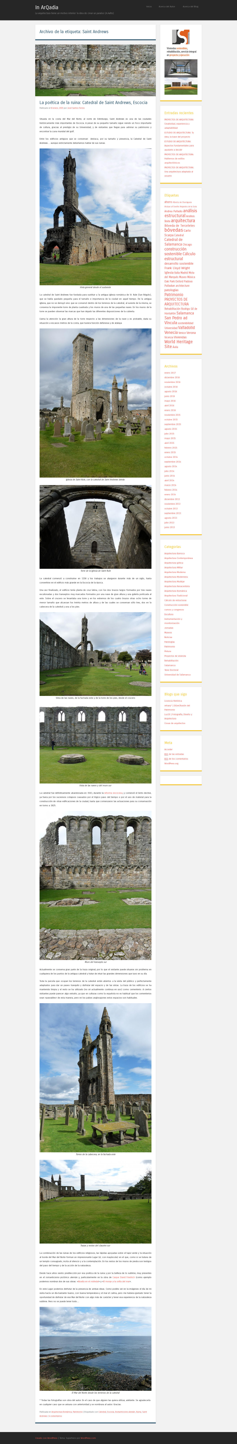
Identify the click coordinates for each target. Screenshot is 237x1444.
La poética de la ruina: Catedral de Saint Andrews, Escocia (93, 102)
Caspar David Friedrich (124, 1277)
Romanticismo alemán (125, 1412)
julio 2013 (169, 522)
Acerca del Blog (190, 6)
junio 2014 (169, 475)
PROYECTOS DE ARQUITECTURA (176, 301)
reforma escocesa (113, 793)
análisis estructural (180, 213)
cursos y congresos (174, 609)
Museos (168, 632)
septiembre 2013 (172, 513)
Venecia (171, 332)
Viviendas (180, 337)
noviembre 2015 (172, 415)
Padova (188, 281)
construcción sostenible (175, 251)
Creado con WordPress (46, 1438)
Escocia (110, 1412)
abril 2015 (169, 443)
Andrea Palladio (173, 211)
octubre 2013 (171, 508)
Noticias (168, 637)
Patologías (169, 642)
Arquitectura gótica (173, 563)
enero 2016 (170, 410)
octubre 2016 (171, 386)
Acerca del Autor (167, 6)
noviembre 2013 (172, 504)
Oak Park (169, 281)
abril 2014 (169, 480)
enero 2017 (170, 372)
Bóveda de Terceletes (179, 226)
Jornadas (168, 628)
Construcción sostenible (176, 605)
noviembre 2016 (172, 382)
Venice (182, 333)
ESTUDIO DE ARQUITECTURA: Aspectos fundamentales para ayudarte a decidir (179, 145)
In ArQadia (46, 7)
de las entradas (174, 754)
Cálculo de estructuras (175, 600)
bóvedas (173, 230)
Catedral (102, 1412)
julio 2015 (169, 433)
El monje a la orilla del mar (116, 1281)
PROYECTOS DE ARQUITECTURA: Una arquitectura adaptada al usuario (179, 171)
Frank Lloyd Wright (177, 268)
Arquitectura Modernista (176, 577)
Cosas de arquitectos (174, 723)
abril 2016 (169, 405)
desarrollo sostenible (178, 263)
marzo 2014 (170, 485)
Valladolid (186, 327)
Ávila (175, 347)
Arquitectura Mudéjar (174, 581)
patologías (171, 290)
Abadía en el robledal (88, 1281)
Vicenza (168, 337)
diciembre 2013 (172, 499)
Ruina (138, 1412)
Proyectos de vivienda (175, 656)
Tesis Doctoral (171, 670)
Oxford (179, 281)
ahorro (168, 202)
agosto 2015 (170, 429)
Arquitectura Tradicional (176, 595)
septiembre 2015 (172, 424)
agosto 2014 (170, 466)
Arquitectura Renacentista (177, 586)
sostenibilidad (185, 323)
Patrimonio (78, 1412)
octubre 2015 (171, 419)
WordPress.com (88, 1438)
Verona (191, 333)
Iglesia (168, 273)
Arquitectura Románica (62, 1412)
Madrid (184, 272)
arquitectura (183, 220)
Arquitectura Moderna (174, 572)
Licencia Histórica (173, 701)
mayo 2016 (170, 401)
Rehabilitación (172, 308)
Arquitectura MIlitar (173, 567)
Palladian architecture (176, 285)
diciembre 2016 (172, 377)
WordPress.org (171, 763)
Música (191, 277)
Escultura (168, 614)
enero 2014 (170, 494)
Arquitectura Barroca (174, 553)
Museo (183, 277)
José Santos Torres (76, 108)
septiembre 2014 (172, 461)
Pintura (167, 651)
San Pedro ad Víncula (175, 320)
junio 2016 (169, 396)
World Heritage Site (178, 344)
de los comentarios (176, 758)
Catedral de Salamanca (173, 242)
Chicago (187, 244)
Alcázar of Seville (171, 206)
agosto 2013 (170, 518)
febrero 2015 (170, 447)
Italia (177, 272)
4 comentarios (55, 1416)
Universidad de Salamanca (177, 674)
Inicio (149, 6)
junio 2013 (169, 527)
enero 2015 (170, 452)
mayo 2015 (170, 438)
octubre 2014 (171, 457)
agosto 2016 (170, 391)
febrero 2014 (170, 490)
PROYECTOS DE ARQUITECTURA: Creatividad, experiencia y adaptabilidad (179, 123)
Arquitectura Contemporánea (178, 558)
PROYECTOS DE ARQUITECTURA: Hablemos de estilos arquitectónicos (179, 158)
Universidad (170, 328)
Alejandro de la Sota (188, 206)
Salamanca (185, 313)
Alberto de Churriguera (182, 202)
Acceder (168, 749)
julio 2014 (169, 471)
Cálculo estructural (179, 256)
